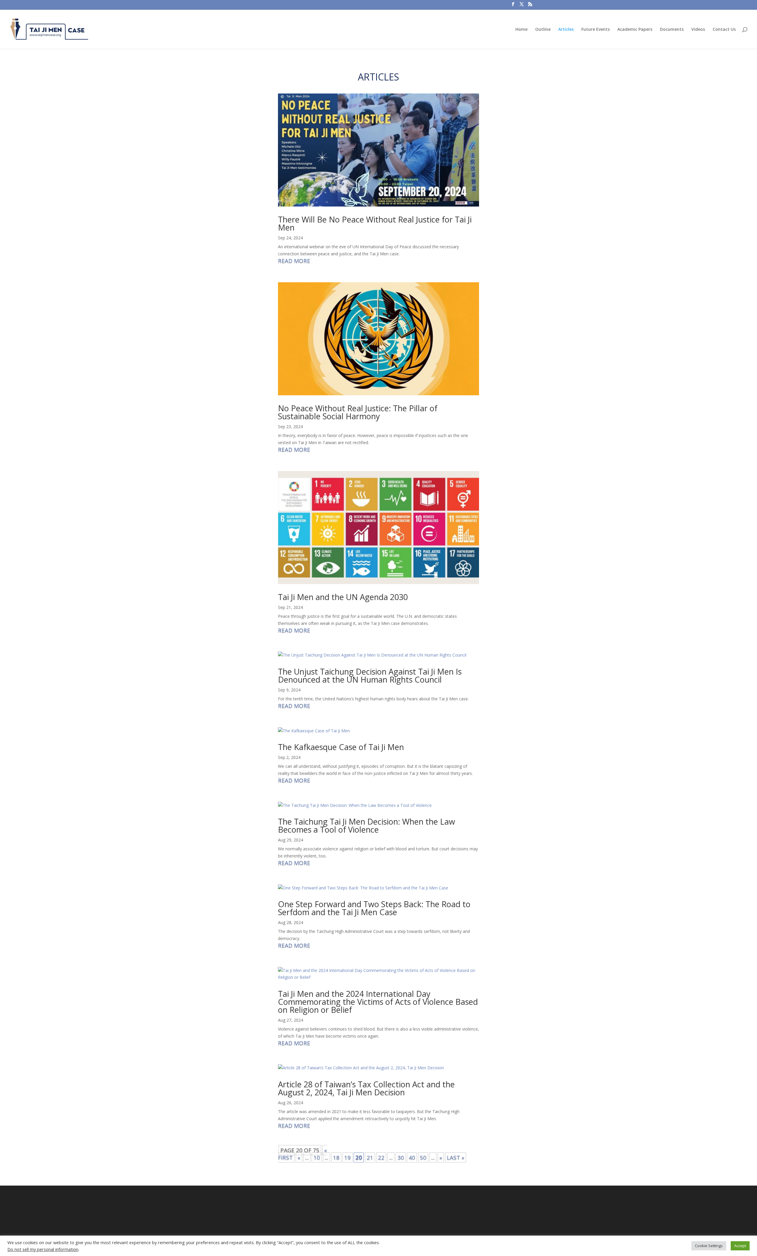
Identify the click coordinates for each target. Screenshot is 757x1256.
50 (423, 1157)
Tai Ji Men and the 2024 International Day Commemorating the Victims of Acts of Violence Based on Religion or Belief (378, 1001)
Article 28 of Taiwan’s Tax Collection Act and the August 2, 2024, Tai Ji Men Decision (366, 1088)
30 (400, 1157)
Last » (455, 1157)
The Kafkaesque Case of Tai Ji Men (341, 746)
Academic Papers (634, 29)
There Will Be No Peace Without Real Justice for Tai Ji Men (375, 223)
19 (347, 1157)
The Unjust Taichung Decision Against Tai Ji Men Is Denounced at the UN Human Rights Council (370, 675)
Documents (672, 29)
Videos (698, 29)
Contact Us (724, 29)
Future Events (595, 29)
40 (412, 1157)
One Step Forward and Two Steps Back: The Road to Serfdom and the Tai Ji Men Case (374, 908)
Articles (566, 29)
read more (294, 261)
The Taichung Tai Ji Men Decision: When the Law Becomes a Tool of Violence (366, 825)
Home (521, 29)
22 (381, 1157)
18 (336, 1157)
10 (316, 1157)
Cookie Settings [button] (709, 1245)
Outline (543, 29)
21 (370, 1157)
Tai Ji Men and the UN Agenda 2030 (343, 596)
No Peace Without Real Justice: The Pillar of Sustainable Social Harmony (357, 412)
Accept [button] (740, 1245)
